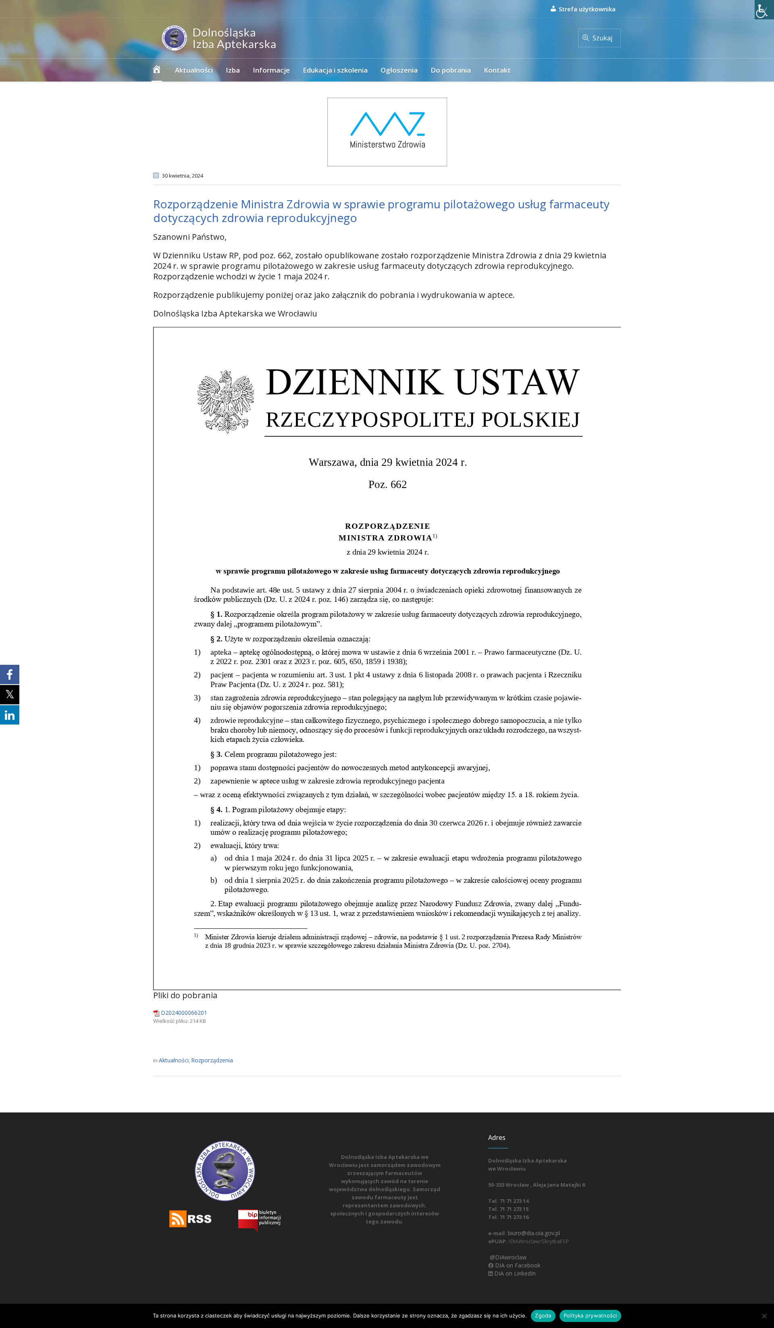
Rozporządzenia (212, 1060)
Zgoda (543, 1315)
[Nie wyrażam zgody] (764, 1316)
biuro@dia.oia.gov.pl (533, 1233)
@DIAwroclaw (507, 1257)
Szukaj (602, 38)
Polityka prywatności (590, 1315)
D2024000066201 (184, 1012)
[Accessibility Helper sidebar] (764, 9)
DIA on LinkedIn (514, 1273)
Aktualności (174, 1060)
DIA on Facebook (517, 1265)
